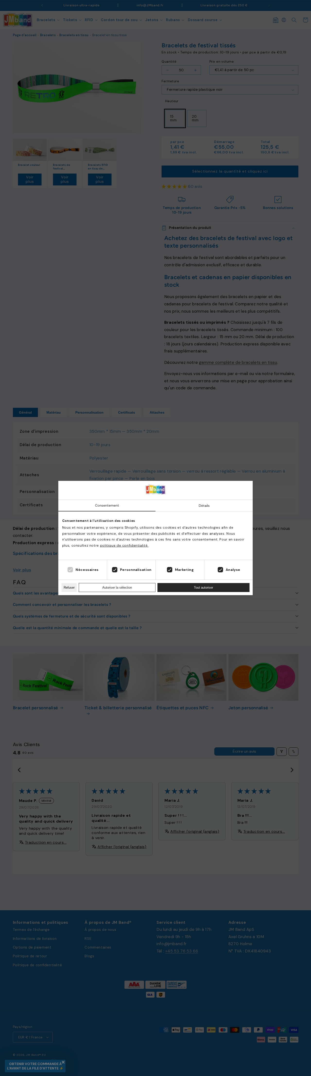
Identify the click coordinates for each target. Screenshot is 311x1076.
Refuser (69, 587)
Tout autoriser (203, 587)
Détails (204, 505)
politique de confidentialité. (124, 545)
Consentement (107, 505)
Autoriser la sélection (117, 587)
